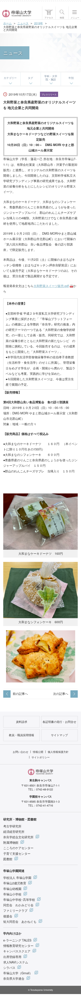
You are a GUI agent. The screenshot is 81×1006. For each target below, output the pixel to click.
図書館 (7, 859)
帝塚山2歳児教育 (14, 883)
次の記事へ (60, 693)
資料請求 (21, 722)
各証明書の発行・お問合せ (59, 722)
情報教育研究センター (18, 945)
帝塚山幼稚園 (12, 888)
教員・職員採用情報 (21, 735)
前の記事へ (20, 693)
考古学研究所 (12, 826)
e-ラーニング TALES (17, 940)
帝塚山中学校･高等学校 (19, 899)
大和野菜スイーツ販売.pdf (51, 286)
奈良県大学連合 (13, 978)
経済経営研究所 (13, 831)
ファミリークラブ (15, 910)
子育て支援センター (16, 853)
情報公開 (38, 752)
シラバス (9, 967)
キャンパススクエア (16, 951)
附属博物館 (10, 842)
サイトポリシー (41, 757)
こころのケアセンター (18, 848)
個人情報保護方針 (58, 752)
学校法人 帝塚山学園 (17, 877)
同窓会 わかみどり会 (18, 905)
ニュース (23, 23)
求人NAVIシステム (15, 962)
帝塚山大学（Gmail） (17, 973)
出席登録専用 (12, 957)
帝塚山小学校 (12, 894)
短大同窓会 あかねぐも (20, 921)
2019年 (38, 23)
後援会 (7, 916)
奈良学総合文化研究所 (18, 837)
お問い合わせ (20, 752)
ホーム (7, 23)
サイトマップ (59, 735)
